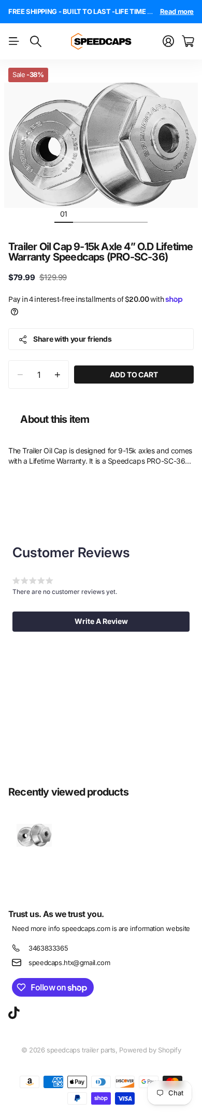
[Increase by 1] (57, 374)
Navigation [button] (14, 41)
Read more (177, 11)
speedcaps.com (86, 928)
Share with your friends (72, 338)
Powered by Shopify (150, 1050)
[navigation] (82, 213)
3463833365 (48, 948)
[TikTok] (13, 1013)
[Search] (35, 41)
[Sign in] (168, 41)
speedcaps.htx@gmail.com (69, 962)
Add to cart (133, 374)
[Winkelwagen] (188, 41)
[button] (101, 621)
